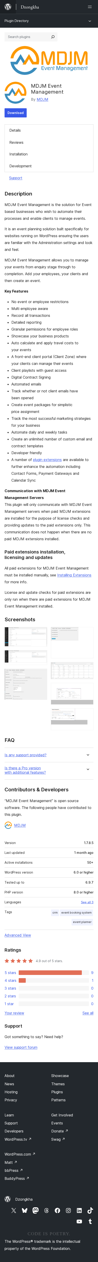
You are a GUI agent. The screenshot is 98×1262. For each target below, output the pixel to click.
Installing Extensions (74, 575)
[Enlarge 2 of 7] (41, 656)
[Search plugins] (52, 36)
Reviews (16, 142)
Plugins (57, 1092)
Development (20, 166)
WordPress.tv (18, 1139)
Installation (18, 154)
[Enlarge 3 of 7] (41, 675)
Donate (59, 1131)
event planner (82, 922)
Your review (14, 1013)
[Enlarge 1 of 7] (41, 633)
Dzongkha (24, 1199)
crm (55, 912)
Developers (14, 1131)
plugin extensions (47, 459)
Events (57, 1123)
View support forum (21, 1047)
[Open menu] (90, 7)
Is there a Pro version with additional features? (25, 770)
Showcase (60, 1075)
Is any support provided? (25, 755)
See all (88, 1013)
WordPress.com (20, 1154)
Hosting (11, 1092)
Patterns (58, 1100)
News (9, 1084)
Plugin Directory (17, 21)
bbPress (14, 1170)
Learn (9, 1115)
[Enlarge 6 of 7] (87, 689)
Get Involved (62, 1115)
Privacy (11, 1100)
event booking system (76, 912)
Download (16, 113)
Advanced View (18, 935)
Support (15, 178)
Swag (58, 1139)
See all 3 (87, 902)
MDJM (42, 99)
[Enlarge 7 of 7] (87, 714)
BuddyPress (17, 1178)
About (10, 1075)
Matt (11, 1162)
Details (15, 130)
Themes (58, 1084)
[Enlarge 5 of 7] (87, 668)
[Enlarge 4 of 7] (87, 633)
